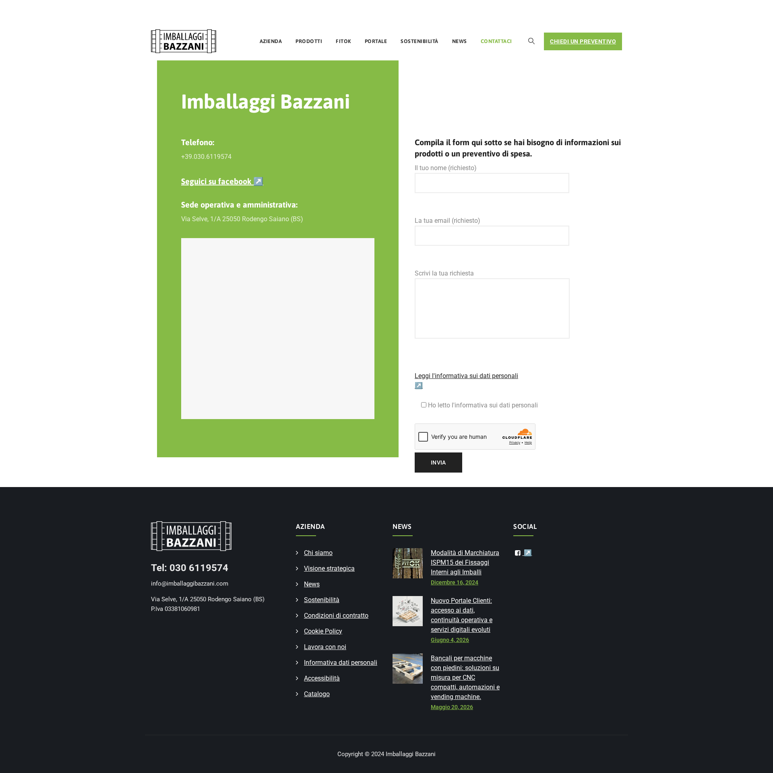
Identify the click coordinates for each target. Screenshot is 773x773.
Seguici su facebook (222, 181)
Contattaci (496, 41)
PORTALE (376, 41)
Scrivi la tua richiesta (444, 273)
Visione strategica (329, 568)
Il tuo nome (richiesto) (446, 168)
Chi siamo (318, 553)
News (459, 41)
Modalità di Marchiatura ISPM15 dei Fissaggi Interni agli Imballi (465, 562)
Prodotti (309, 41)
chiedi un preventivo (583, 41)
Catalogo (317, 694)
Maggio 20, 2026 (452, 707)
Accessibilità (322, 678)
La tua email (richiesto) (447, 220)
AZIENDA (271, 41)
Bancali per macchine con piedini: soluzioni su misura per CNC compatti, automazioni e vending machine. (465, 677)
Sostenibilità (419, 41)
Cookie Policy (323, 631)
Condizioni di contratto (336, 615)
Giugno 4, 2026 (450, 640)
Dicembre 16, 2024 (454, 582)
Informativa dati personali (340, 662)
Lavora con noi (325, 647)
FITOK (343, 41)
